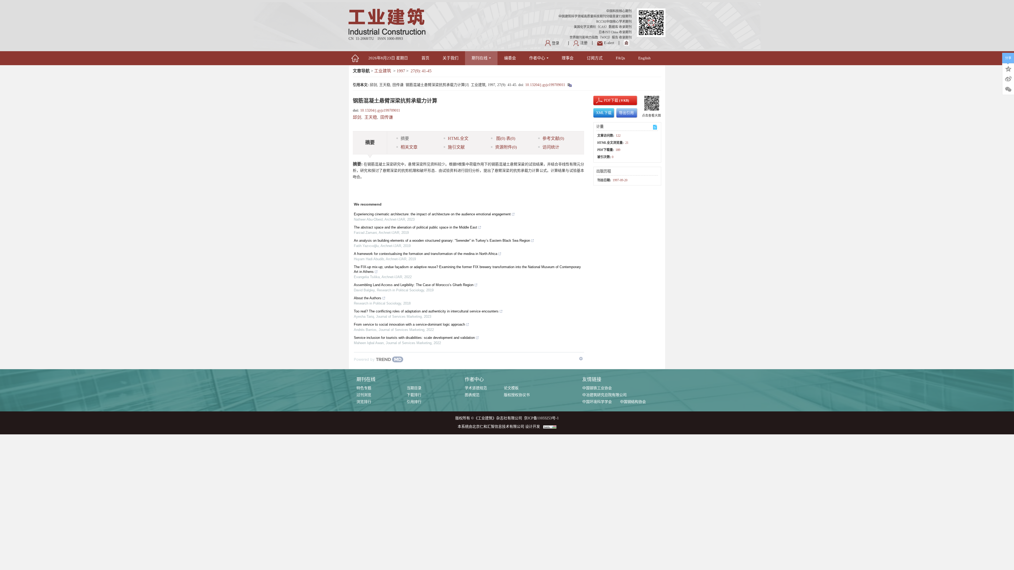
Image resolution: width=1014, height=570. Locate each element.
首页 (425, 58)
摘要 (405, 138)
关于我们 (450, 58)
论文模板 (511, 388)
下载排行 (414, 395)
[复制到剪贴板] (569, 85)
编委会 (510, 58)
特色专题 (363, 388)
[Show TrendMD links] (581, 359)
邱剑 (357, 117)
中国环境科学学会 (597, 402)
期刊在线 (479, 58)
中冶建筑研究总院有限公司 (604, 395)
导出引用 (626, 113)
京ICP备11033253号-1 (541, 418)
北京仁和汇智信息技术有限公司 (498, 427)
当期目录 (414, 388)
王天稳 (370, 117)
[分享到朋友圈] (1008, 89)
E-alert (609, 43)
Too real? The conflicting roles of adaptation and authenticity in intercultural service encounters (426, 311)
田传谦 (386, 117)
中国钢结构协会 (633, 402)
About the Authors (367, 298)
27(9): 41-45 (421, 71)
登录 (555, 43)
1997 (401, 71)
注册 (584, 43)
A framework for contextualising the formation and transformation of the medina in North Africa (425, 254)
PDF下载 (606, 100)
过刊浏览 (363, 395)
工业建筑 (382, 71)
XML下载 (604, 113)
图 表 (505, 138)
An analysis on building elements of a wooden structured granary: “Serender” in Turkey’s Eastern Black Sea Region (442, 241)
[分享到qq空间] (1008, 68)
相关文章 (409, 147)
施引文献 (456, 147)
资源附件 (506, 147)
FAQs (620, 58)
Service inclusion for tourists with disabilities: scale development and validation (414, 338)
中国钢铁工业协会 (597, 388)
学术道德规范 (476, 388)
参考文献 (553, 138)
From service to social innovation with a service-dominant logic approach (409, 324)
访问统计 (550, 147)
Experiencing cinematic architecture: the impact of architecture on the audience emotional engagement (432, 214)
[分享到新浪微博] (1008, 79)
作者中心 (537, 58)
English (644, 58)
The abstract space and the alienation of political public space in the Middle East (415, 227)
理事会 (568, 58)
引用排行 (414, 402)
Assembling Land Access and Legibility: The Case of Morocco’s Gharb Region (413, 285)
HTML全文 (458, 138)
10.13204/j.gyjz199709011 (545, 85)
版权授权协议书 (517, 395)
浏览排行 (363, 402)
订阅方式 (595, 58)
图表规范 (472, 395)
